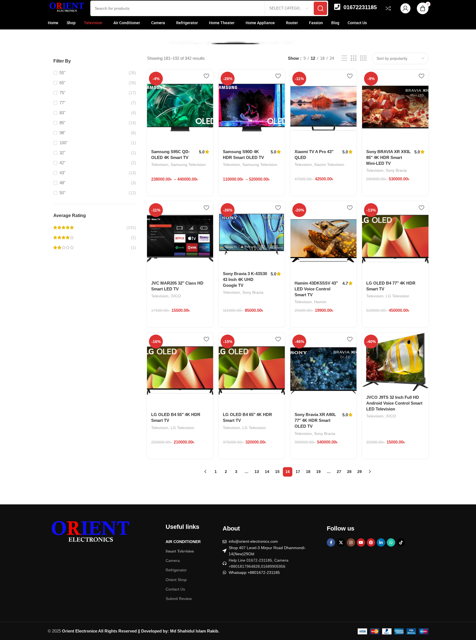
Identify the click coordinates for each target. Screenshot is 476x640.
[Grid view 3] (353, 58)
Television (159, 164)
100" (63, 142)
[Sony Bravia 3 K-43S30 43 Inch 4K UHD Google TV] (252, 234)
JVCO (176, 296)
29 (359, 471)
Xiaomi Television (329, 164)
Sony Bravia (396, 170)
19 (318, 471)
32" (62, 152)
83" (62, 112)
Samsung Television (188, 164)
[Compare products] (388, 8)
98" (62, 132)
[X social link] (341, 542)
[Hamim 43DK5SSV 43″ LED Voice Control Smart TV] (323, 239)
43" (62, 172)
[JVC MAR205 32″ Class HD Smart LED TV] (180, 239)
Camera (173, 560)
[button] (313, 195)
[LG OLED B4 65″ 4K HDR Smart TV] (252, 370)
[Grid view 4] (363, 58)
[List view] (344, 58)
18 (308, 471)
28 (349, 471)
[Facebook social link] (331, 542)
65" (62, 82)
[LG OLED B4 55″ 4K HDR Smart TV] (180, 370)
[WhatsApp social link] (391, 542)
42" (62, 162)
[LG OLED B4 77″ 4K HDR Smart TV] (395, 239)
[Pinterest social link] (371, 542)
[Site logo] (66, 8)
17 (298, 471)
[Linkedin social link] (381, 542)
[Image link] (89, 533)
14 (267, 471)
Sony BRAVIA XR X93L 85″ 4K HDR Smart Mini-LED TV (388, 157)
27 (339, 471)
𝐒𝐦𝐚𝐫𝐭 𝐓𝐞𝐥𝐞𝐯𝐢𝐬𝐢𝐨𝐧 (180, 551)
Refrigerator (176, 570)
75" (62, 92)
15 (277, 471)
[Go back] (55, 31)
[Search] (320, 8)
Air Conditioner (183, 541)
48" (62, 182)
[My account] (405, 8)
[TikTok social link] (401, 542)
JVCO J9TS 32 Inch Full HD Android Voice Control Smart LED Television (394, 403)
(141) (131, 227)
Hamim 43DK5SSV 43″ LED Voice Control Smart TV (316, 289)
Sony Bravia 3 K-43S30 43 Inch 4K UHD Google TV (245, 279)
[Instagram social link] (351, 542)
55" (62, 72)
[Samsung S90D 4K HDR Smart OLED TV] (252, 107)
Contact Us (175, 589)
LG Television (397, 296)
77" (62, 102)
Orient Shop (176, 579)
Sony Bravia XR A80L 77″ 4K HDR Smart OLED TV (315, 420)
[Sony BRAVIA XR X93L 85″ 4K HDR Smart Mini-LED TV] (395, 107)
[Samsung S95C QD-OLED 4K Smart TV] (180, 107)
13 (257, 471)
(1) (133, 237)
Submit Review (179, 598)
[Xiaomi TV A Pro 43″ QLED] (323, 107)
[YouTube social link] (361, 542)
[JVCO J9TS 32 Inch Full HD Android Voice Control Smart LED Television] (395, 362)
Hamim (320, 302)
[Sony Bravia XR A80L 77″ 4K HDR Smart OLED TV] (323, 370)
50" (62, 192)
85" (62, 122)
